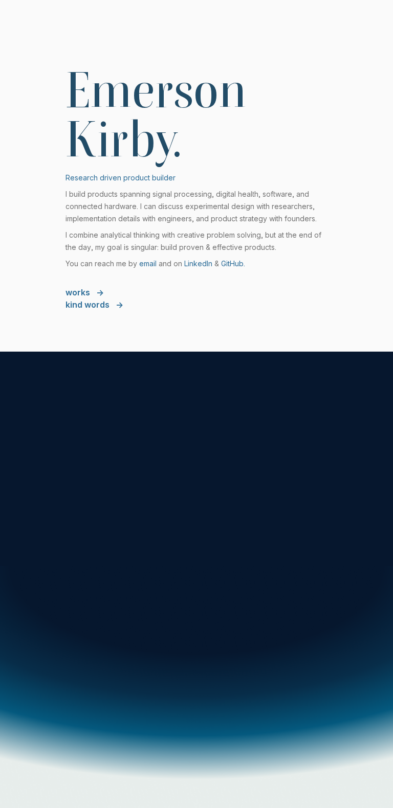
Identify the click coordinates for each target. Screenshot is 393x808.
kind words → (94, 304)
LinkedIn (198, 263)
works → (85, 292)
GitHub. (233, 263)
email (148, 263)
